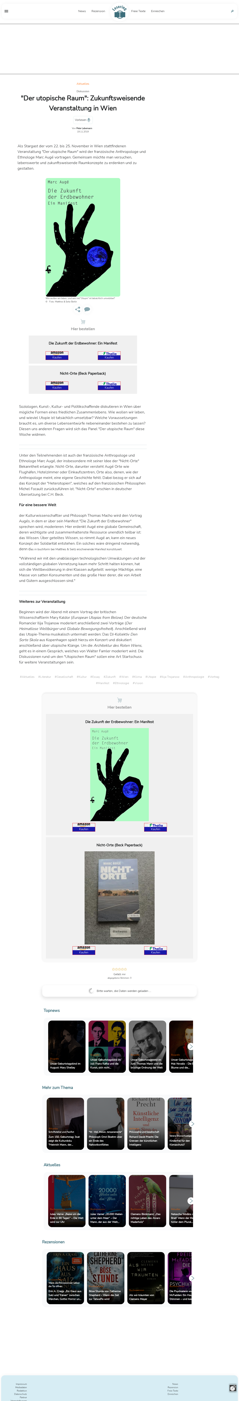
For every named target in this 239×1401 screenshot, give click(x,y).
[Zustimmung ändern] (233, 1388)
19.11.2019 (83, 131)
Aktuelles (83, 84)
